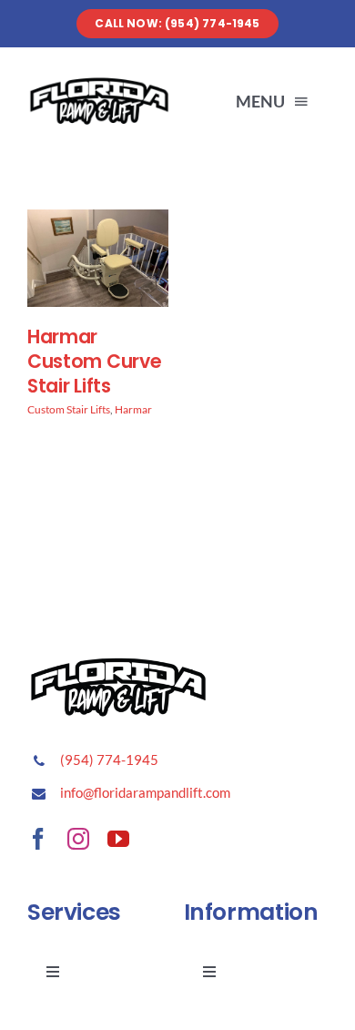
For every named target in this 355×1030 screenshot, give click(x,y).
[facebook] (38, 839)
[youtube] (118, 839)
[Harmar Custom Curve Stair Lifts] (97, 221)
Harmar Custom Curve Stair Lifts (94, 361)
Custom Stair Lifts (68, 409)
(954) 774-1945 (109, 759)
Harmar (133, 409)
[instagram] (78, 839)
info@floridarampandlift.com (145, 792)
